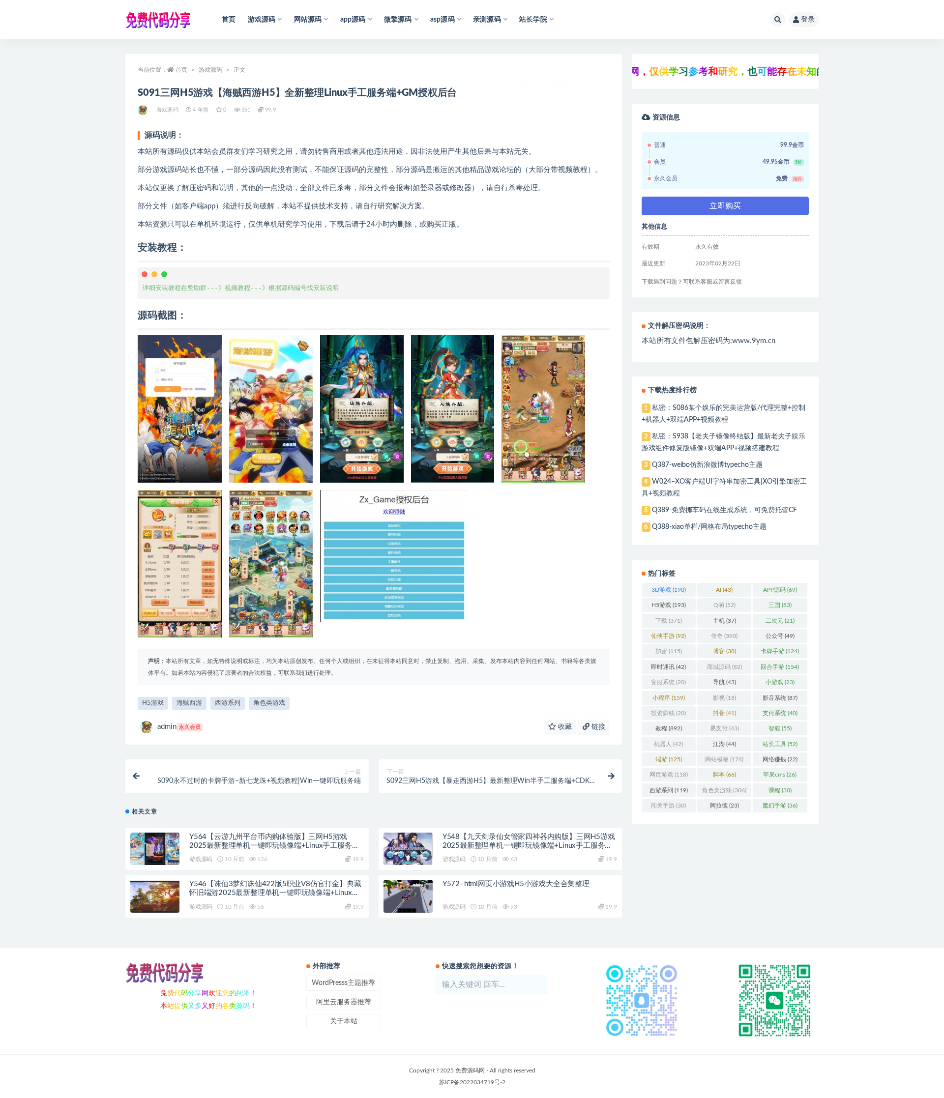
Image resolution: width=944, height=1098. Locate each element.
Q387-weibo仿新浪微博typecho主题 (707, 465)
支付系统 (780, 713)
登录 (808, 19)
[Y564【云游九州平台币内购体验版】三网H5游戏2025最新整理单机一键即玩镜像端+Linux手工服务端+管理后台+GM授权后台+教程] (154, 849)
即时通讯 (668, 667)
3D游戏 (668, 590)
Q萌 (724, 605)
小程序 (668, 698)
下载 (668, 621)
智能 (780, 728)
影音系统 (780, 698)
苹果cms (779, 775)
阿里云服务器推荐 (343, 1002)
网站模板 (724, 759)
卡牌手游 (780, 651)
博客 (724, 651)
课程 (780, 790)
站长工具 (780, 744)
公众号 (780, 636)
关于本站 (343, 1021)
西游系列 (227, 703)
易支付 (724, 728)
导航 (724, 682)
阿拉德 (724, 806)
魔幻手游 (780, 806)
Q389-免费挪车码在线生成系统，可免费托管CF (724, 510)
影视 (724, 698)
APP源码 (780, 590)
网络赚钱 (780, 759)
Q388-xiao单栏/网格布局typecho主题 (709, 526)
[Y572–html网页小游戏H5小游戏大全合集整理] (408, 896)
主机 (724, 621)
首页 (229, 19)
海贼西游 (189, 703)
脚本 (724, 775)
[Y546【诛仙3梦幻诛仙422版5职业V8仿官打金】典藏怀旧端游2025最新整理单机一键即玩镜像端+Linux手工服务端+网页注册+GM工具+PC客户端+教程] (154, 896)
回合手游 (780, 667)
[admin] (143, 110)
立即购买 (725, 206)
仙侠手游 (668, 636)
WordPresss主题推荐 (343, 983)
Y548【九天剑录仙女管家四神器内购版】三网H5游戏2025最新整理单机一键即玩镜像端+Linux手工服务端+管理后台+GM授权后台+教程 (528, 845)
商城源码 (724, 667)
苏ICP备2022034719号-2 (472, 1082)
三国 (780, 605)
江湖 (724, 744)
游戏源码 (210, 70)
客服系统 (668, 682)
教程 (668, 728)
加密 (668, 651)
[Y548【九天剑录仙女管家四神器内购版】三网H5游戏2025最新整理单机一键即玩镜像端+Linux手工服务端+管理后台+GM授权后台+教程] (408, 849)
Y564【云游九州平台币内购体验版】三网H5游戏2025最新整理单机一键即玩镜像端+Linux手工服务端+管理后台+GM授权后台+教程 (274, 845)
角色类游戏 (269, 703)
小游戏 (780, 682)
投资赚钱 (668, 713)
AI (724, 590)
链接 (597, 726)
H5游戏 (153, 703)
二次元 (780, 621)
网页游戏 (668, 775)
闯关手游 (668, 806)
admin (179, 726)
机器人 (668, 744)
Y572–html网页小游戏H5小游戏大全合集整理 (516, 884)
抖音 (724, 713)
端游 (668, 759)
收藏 (564, 726)
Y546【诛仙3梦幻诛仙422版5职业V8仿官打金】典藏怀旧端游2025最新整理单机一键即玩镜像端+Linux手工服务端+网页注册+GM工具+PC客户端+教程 (275, 892)
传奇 (724, 636)
